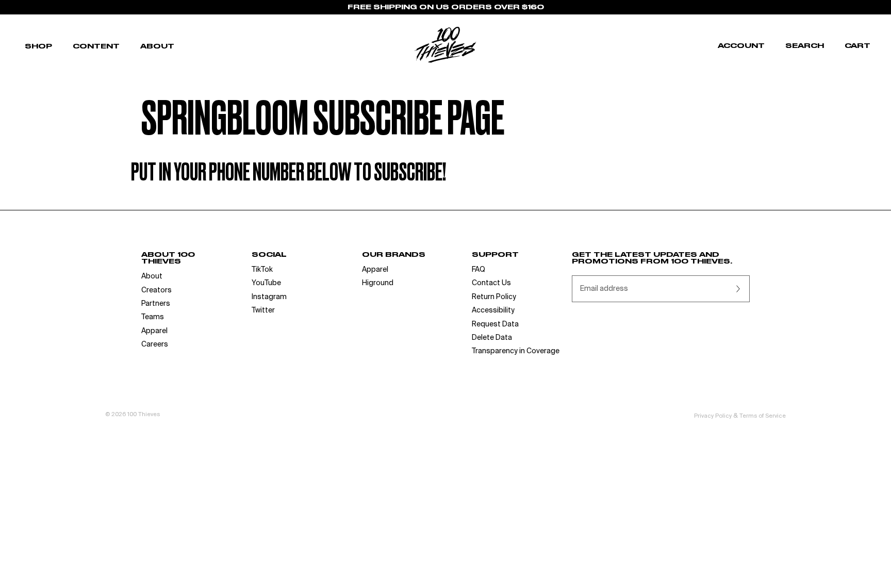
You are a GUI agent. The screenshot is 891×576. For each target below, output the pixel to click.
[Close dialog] (633, 204)
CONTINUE (345, 354)
